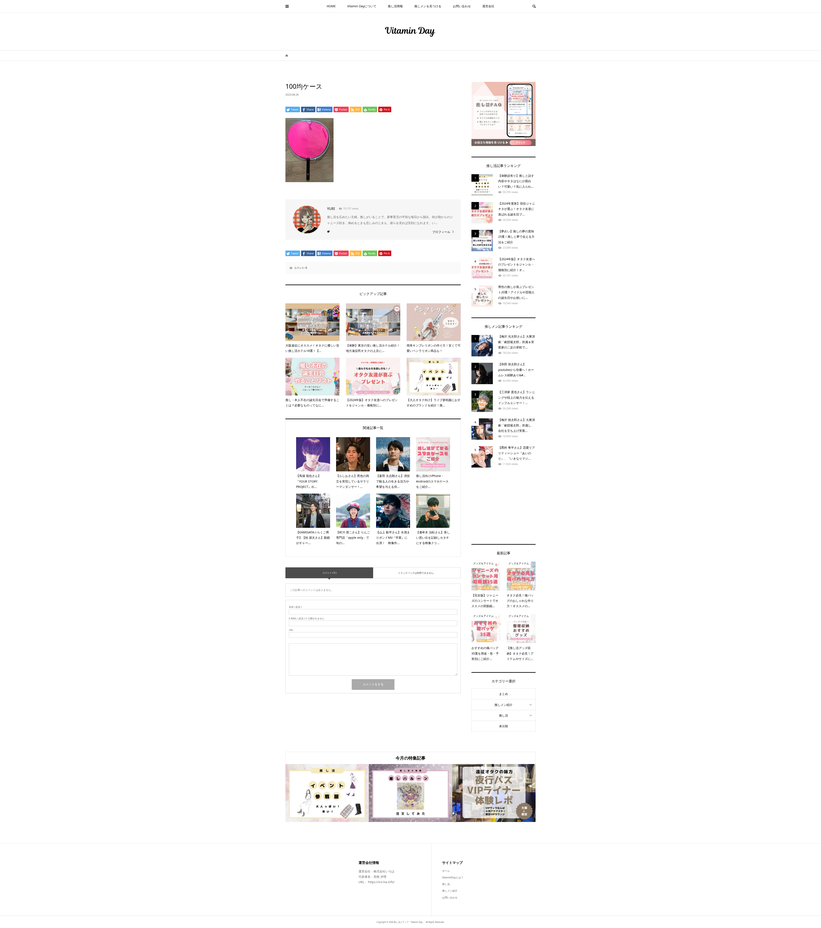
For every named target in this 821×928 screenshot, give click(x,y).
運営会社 (488, 6)
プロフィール (441, 232)
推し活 (503, 715)
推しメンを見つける (427, 6)
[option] (327, 793)
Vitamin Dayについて (361, 6)
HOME (331, 6)
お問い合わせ (462, 6)
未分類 (503, 726)
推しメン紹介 (503, 705)
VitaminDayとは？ (453, 877)
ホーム (446, 871)
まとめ (503, 694)
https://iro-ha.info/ (381, 882)
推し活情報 (395, 6)
